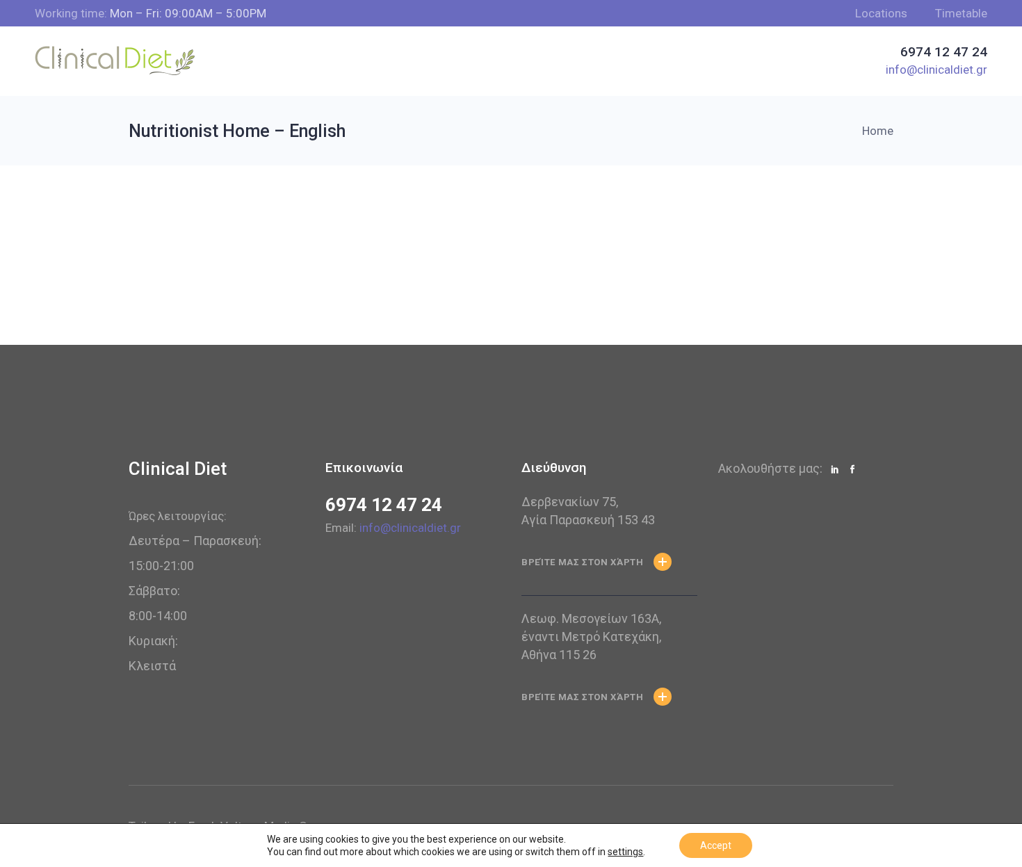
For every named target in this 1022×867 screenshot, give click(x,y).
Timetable (961, 13)
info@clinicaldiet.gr (410, 528)
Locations (881, 13)
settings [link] (625, 851)
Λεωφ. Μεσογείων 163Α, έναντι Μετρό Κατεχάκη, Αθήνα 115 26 (591, 636)
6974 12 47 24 (383, 504)
